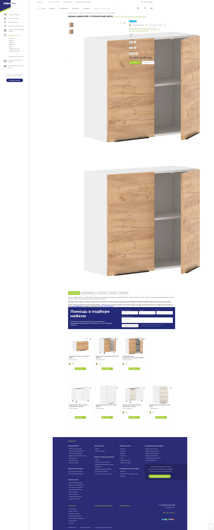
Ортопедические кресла (76, 489)
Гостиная (122, 448)
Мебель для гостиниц (151, 448)
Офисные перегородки (75, 468)
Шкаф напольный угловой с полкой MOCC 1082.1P (78, 405)
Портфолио (63, 8)
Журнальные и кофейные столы (129, 473)
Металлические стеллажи (102, 462)
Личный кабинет (125, 505)
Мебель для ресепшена (75, 453)
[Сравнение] (152, 8)
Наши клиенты (73, 520)
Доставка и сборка (74, 513)
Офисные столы (73, 458)
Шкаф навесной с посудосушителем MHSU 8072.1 (133, 357)
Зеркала (122, 476)
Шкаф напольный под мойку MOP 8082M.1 (107, 357)
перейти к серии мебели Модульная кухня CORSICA (130, 16)
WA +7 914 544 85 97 (107, 306)
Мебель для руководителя (76, 451)
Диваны (97, 448)
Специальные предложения (103, 505)
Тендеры (86, 8)
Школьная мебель (150, 460)
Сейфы (97, 459)
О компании (72, 505)
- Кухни (10, 46)
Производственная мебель (153, 458)
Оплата (113, 293)
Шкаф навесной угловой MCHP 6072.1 (159, 405)
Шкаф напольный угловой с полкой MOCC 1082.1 (132, 405)
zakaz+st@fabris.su (77, 306)
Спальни (122, 451)
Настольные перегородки (76, 473)
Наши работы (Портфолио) (76, 518)
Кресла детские (73, 494)
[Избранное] (145, 8)
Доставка (123, 293)
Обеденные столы (125, 460)
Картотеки (98, 466)
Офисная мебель (73, 446)
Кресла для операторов (75, 482)
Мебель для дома (125, 446)
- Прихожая (11, 44)
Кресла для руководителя (76, 485)
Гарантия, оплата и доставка (83, 2)
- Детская (11, 42)
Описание (74, 293)
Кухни (122, 458)
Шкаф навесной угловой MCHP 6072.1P (106, 405)
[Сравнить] (124, 23)
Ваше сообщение (127, 316)
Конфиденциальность (75, 516)
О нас (43, 8)
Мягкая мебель (99, 446)
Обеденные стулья (74, 499)
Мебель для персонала (75, 448)
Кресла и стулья (73, 479)
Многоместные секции (75, 496)
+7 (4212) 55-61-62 (67, 2)
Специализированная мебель (154, 446)
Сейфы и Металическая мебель (104, 457)
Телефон (142, 310)
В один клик (149, 62)
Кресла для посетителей (76, 487)
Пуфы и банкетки (100, 451)
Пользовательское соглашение (103, 527)
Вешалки (123, 471)
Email (158, 310)
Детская (122, 453)
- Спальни (11, 40)
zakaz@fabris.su (170, 507)
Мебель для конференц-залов (77, 455)
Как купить (102, 293)
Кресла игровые (73, 492)
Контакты (75, 8)
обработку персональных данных (150, 326)
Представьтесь (126, 310)
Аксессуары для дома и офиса (129, 468)
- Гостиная (11, 38)
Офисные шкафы (73, 462)
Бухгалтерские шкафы (101, 471)
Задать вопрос (170, 512)
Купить (135, 62)
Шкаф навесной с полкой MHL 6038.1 (79, 357)
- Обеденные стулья (13, 51)
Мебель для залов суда (151, 451)
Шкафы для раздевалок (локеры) (104, 464)
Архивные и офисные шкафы (103, 469)
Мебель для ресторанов (152, 453)
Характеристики (88, 293)
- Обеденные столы (13, 48)
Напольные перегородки (76, 471)
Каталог (52, 8)
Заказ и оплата (73, 511)
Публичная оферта (85, 527)
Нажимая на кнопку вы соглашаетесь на (152, 325)
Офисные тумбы (73, 460)
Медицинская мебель (151, 455)
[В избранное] (121, 23)
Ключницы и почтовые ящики (103, 473)
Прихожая (123, 455)
